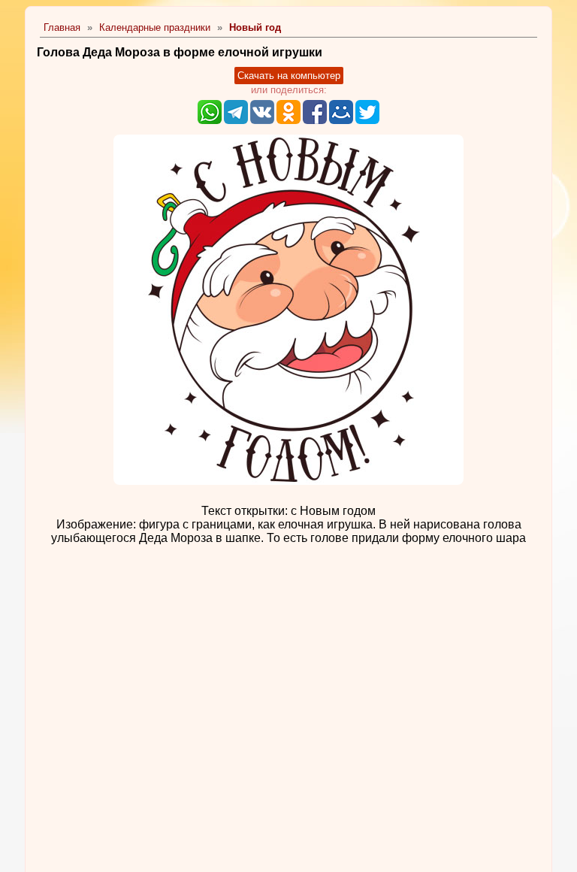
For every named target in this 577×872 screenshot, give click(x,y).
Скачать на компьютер (288, 75)
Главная (62, 27)
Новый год (255, 27)
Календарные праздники (154, 27)
